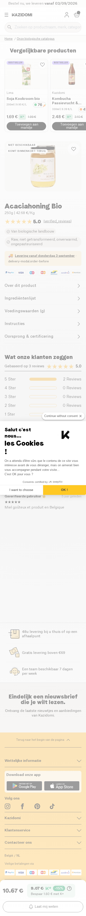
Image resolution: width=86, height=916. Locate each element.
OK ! (64, 490)
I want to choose (21, 490)
